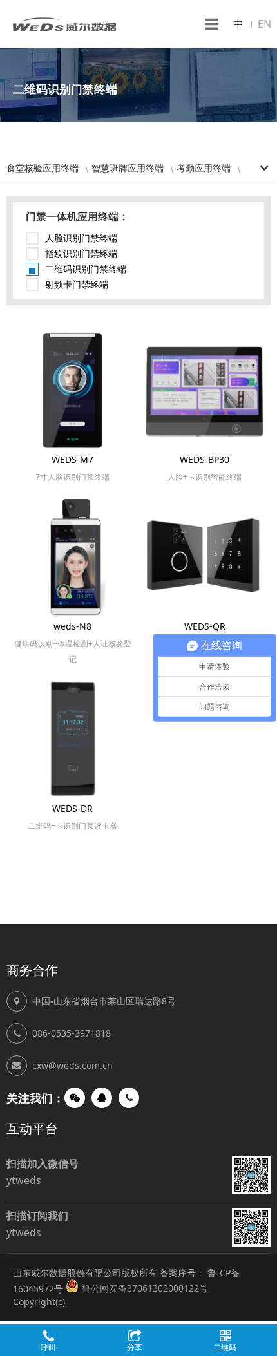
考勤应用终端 (204, 168)
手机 (129, 1098)
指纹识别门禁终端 (81, 253)
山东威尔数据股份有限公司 (64, 24)
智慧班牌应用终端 (127, 168)
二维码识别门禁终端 (85, 269)
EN (264, 24)
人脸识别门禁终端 (81, 238)
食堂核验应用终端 (42, 168)
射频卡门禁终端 (76, 284)
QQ (101, 1098)
